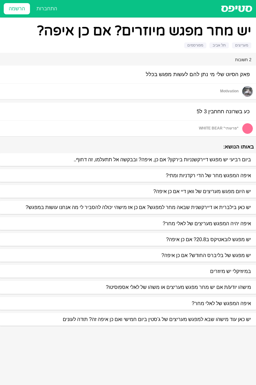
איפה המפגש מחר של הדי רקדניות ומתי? (208, 175)
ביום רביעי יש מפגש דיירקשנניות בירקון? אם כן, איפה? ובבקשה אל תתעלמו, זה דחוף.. (162, 159)
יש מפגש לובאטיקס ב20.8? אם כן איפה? (208, 239)
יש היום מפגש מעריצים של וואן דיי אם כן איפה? (202, 191)
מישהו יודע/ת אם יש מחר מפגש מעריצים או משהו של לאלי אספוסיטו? (178, 287)
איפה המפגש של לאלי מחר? (221, 303)
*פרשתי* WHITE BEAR (219, 128)
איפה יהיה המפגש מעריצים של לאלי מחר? (207, 223)
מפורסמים (195, 45)
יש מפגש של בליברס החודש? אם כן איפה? (206, 255)
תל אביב (219, 45)
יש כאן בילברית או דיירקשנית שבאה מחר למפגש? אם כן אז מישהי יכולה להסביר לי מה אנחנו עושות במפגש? (138, 207)
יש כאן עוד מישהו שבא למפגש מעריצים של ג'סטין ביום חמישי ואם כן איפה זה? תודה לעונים (157, 319)
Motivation (229, 91)
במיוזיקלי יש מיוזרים (230, 271)
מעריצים (241, 45)
